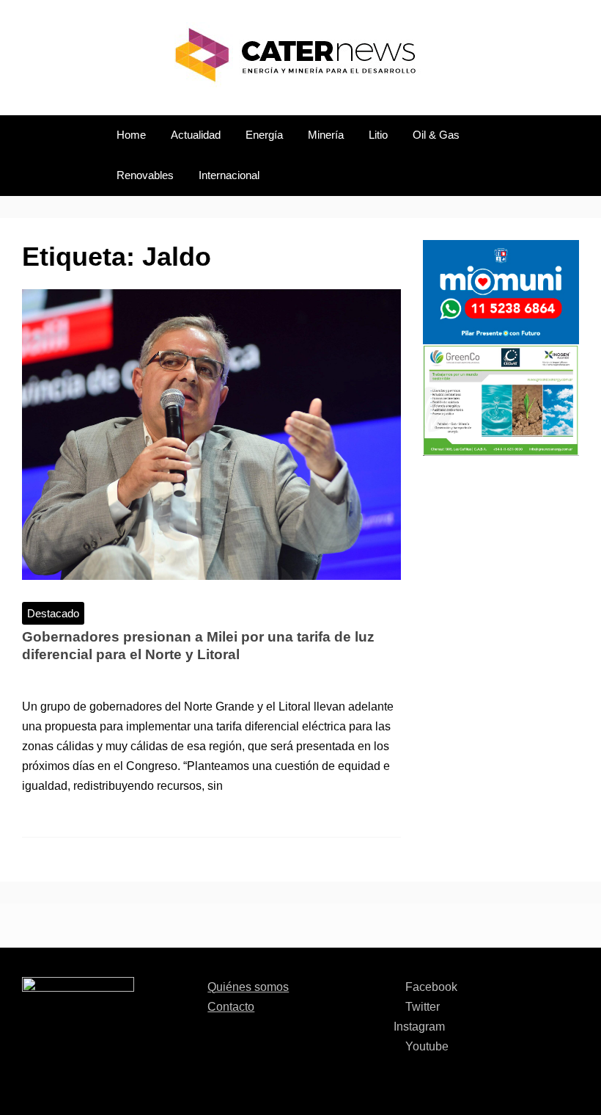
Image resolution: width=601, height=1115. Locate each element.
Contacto (230, 1006)
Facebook (429, 987)
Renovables (145, 175)
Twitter (421, 1006)
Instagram (419, 1026)
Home (131, 135)
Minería (326, 135)
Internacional (229, 175)
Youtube (425, 1046)
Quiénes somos (248, 987)
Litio (378, 135)
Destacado (53, 613)
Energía (264, 135)
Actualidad (196, 135)
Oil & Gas (436, 135)
